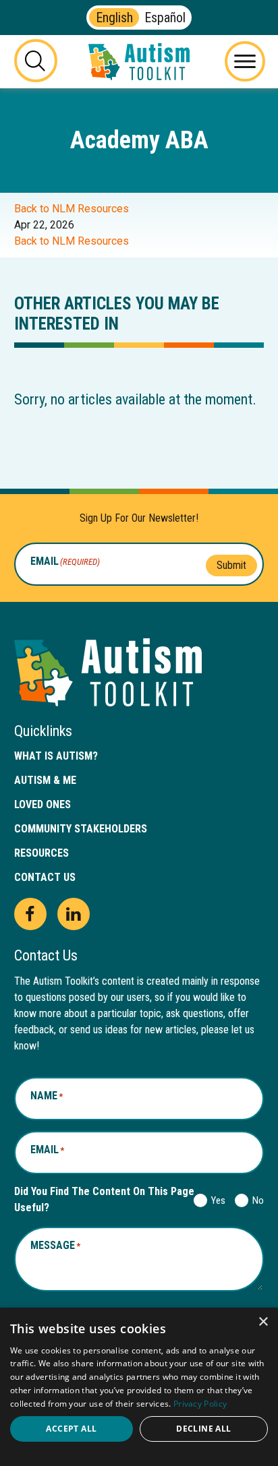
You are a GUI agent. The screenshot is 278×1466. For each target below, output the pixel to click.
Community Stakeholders (80, 828)
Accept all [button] (71, 1428)
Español (165, 17)
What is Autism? (56, 756)
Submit (231, 565)
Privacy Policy (200, 1403)
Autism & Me (45, 780)
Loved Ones (42, 804)
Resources (41, 853)
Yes (215, 1200)
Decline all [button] (203, 1428)
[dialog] (139, 1387)
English (114, 17)
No (255, 1200)
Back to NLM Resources (71, 208)
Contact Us (45, 877)
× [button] (263, 1322)
